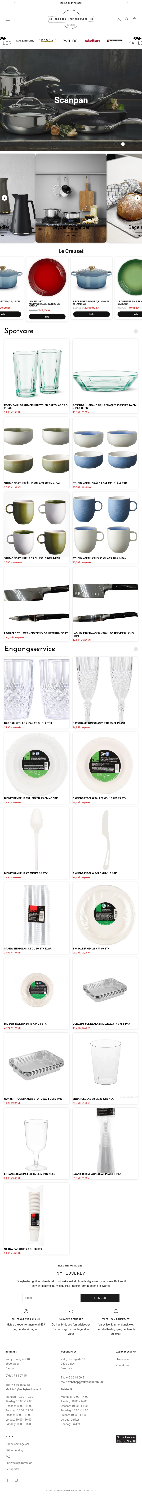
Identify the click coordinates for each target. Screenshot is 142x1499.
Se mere (71, 235)
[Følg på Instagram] (16, 1480)
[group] (71, 100)
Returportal (12, 1469)
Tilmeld (100, 1298)
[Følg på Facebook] (7, 1480)
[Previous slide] (4, 198)
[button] (116, 144)
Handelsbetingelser (17, 1444)
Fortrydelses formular (19, 1463)
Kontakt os (122, 1365)
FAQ (8, 1456)
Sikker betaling (15, 1450)
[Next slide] (137, 198)
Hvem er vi (122, 1359)
